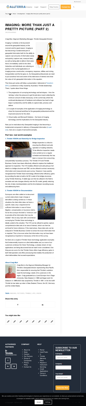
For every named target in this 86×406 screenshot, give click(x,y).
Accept (39, 402)
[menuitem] (77, 1)
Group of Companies (27, 359)
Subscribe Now (62, 388)
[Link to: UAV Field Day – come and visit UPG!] (8, 321)
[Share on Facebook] (17, 305)
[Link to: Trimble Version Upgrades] (33, 321)
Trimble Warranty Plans (43, 358)
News (26, 352)
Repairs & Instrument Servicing (43, 365)
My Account (77, 1)
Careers (26, 354)
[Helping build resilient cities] (1, 203)
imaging (13, 293)
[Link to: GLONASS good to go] (27, 321)
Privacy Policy (26, 364)
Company (59, 364)
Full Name (59, 354)
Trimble (28, 293)
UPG (33, 293)
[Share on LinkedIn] (42, 305)
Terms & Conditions (43, 374)
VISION (38, 293)
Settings (47, 402)
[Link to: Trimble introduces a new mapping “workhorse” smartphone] (52, 321)
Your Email (59, 374)
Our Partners (28, 356)
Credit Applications (44, 370)
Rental (42, 350)
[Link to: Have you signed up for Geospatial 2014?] (39, 321)
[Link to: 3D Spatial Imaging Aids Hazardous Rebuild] (46, 321)
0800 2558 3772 (68, 1)
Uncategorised (10, 32)
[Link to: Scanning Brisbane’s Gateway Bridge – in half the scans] (21, 321)
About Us (27, 350)
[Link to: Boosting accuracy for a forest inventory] (14, 321)
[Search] (73, 7)
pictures (20, 293)
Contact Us (27, 367)
